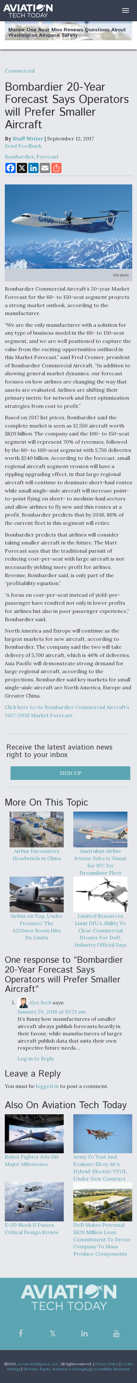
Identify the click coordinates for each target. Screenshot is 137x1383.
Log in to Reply (36, 1058)
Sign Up (70, 773)
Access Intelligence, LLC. (39, 1364)
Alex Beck (40, 1002)
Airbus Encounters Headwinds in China (37, 854)
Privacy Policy (107, 1364)
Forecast (47, 156)
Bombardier (19, 156)
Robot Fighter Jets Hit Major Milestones (32, 1160)
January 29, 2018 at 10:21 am (52, 1011)
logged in (47, 1086)
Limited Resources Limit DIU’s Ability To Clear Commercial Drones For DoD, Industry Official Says (100, 930)
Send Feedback (23, 146)
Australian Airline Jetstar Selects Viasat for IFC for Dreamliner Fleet (100, 862)
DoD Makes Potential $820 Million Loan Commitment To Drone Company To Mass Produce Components (102, 1239)
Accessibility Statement (111, 1369)
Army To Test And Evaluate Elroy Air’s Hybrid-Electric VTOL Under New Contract (100, 1168)
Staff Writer (28, 138)
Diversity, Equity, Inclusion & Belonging (56, 1369)
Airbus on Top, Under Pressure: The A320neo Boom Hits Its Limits (37, 927)
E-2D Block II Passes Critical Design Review (32, 1228)
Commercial (20, 71)
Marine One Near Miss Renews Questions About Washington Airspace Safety (67, 32)
